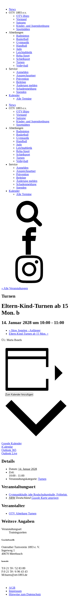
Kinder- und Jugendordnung (32, 25)
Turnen (20, 62)
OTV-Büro (22, 15)
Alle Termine (24, 98)
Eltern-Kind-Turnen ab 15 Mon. (28, 333)
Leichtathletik (24, 52)
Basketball (22, 39)
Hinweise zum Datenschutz (25, 594)
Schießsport (23, 58)
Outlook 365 (8, 450)
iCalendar (7, 446)
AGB (12, 587)
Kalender (14, 95)
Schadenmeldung (26, 88)
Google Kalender (11, 443)
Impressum (15, 591)
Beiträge (21, 82)
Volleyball (22, 65)
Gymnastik (22, 42)
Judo (19, 49)
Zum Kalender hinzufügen (19, 394)
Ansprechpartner (26, 75)
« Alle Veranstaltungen (14, 288)
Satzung (21, 22)
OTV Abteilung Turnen (22, 513)
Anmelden (22, 72)
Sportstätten (23, 29)
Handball (21, 45)
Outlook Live (9, 453)
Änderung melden (26, 85)
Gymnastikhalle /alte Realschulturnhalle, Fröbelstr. (38, 494)
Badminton (22, 35)
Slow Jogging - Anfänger (24, 330)
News (12, 9)
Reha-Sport (23, 55)
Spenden (21, 92)
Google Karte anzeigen (45, 497)
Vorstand (21, 19)
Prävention (22, 78)
